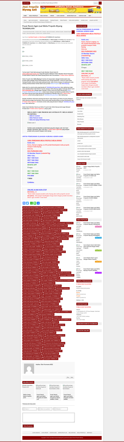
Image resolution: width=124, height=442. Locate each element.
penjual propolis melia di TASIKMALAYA (32, 309)
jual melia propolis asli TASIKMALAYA (49, 267)
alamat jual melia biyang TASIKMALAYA (32, 231)
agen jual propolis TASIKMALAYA (51, 215)
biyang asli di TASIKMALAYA (47, 233)
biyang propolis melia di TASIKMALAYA (63, 236)
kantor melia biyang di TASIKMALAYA (32, 278)
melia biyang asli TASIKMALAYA (30, 283)
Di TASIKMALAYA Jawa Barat (50, 37)
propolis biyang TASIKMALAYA (30, 319)
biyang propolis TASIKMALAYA (49, 238)
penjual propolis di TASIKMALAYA (31, 306)
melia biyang (47, 131)
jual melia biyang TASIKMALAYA (30, 267)
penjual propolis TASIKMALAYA (30, 311)
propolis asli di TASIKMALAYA (64, 311)
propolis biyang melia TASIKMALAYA (52, 317)
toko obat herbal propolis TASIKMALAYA (32, 358)
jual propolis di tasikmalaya (64, 272)
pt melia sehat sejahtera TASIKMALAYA (32, 327)
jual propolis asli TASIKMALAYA (48, 272)
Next (72, 377)
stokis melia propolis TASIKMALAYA (31, 338)
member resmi (84, 20)
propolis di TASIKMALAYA (45, 319)
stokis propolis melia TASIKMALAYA (51, 340)
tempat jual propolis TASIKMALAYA (31, 351)
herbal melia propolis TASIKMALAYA (50, 262)
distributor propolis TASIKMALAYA (31, 257)
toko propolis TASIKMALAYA (51, 358)
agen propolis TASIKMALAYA (45, 223)
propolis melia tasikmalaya (46, 324)
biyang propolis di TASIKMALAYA (44, 236)
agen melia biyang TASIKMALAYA (49, 217)
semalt (78, 140)
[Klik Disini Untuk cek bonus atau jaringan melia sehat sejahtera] (89, 99)
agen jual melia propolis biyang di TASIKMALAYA (34, 210)
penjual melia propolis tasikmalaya (31, 304)
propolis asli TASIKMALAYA (29, 314)
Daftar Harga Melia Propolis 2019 (27, 396)
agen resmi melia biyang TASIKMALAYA (32, 225)
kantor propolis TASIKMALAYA (47, 280)
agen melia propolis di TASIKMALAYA (32, 220)
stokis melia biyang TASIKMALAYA (47, 332)
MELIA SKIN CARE (34, 112)
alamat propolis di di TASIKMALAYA (52, 231)
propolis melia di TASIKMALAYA (30, 324)
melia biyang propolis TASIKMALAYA (52, 285)
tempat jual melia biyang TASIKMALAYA (32, 345)
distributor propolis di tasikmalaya (53, 254)
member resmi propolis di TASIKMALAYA (50, 296)
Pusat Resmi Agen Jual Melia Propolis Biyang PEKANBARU (92, 234)
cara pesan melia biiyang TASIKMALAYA (49, 244)
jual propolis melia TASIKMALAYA (51, 275)
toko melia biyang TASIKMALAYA (50, 353)
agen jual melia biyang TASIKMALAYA (32, 207)
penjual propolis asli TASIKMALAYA (49, 304)
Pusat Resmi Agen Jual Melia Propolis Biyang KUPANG (45, 3)
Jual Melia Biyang (60, 90)
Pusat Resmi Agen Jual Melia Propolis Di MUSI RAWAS (68, 397)
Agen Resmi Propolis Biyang (76, 437)
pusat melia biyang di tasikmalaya (52, 327)
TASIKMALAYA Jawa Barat (53, 87)
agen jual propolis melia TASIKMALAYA (32, 215)
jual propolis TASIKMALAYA (67, 275)
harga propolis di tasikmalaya (50, 259)
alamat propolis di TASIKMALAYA (31, 233)
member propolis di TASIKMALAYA (52, 293)
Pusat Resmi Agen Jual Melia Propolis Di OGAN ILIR (42, 397)
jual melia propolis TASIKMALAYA (31, 272)
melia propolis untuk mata (83, 156)
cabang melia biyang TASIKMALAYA (52, 241)
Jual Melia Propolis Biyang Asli (56, 437)
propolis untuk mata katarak (83, 151)
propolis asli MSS (94, 20)
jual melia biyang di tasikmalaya (49, 264)
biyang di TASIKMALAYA (29, 236)
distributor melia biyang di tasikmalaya (32, 249)
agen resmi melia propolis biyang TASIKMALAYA (55, 225)
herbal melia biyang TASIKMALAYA (31, 262)
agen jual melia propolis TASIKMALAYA (57, 210)
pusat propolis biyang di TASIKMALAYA (52, 330)
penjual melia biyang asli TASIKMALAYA (32, 298)
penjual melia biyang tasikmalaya (31, 301)
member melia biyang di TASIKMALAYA (32, 291)
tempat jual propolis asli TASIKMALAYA (32, 348)
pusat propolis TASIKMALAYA (30, 332)
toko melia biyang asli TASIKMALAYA (32, 353)
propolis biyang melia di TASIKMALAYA (32, 317)
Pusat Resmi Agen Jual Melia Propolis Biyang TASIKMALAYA (42, 27)
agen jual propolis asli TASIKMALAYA (32, 212)
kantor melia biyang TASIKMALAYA (51, 278)
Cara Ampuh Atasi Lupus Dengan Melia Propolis (91, 258)
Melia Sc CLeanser (35, 116)
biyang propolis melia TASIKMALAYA (32, 238)
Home (25, 15)
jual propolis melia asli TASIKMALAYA (32, 275)
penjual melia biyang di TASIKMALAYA (53, 298)
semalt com (80, 143)
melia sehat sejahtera (74, 20)
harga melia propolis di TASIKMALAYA (32, 259)
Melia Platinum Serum (36, 118)
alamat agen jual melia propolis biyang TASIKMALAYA (36, 228)
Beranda (79, 124)
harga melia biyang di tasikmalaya (49, 257)
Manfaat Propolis (54, 20)
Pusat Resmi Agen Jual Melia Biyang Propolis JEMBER (92, 269)
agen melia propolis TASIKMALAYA (51, 220)
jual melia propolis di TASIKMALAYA (51, 270)
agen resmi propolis (33, 20)
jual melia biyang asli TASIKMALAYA (31, 264)
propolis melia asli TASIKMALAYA (31, 322)
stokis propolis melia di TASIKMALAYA (32, 340)
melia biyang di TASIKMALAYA (47, 283)
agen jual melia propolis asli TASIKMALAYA (53, 207)
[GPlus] (90, 3)
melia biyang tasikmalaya (29, 288)
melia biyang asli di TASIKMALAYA (65, 280)
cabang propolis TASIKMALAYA (30, 244)
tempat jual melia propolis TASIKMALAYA (53, 345)
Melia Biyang (44, 15)
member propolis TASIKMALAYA (31, 296)
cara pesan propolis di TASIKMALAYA (53, 246)
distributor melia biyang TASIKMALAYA (52, 249)
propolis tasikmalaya (59, 324)
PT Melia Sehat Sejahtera (29, 102)
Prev (68, 377)
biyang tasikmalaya (63, 238)
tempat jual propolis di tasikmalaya (51, 348)
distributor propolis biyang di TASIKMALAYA (54, 251)
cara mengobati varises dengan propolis (86, 148)
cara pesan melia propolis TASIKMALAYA (33, 246)
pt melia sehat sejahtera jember (84, 146)
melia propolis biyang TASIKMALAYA (45, 288)
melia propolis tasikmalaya (62, 288)
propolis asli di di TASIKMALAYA (47, 311)
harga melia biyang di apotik (83, 159)
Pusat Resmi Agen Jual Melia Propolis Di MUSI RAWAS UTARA (55, 397)
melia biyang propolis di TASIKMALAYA (32, 285)
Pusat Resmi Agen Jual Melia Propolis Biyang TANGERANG (92, 223)
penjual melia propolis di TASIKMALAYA (50, 301)
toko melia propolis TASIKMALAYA (51, 356)
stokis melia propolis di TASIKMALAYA (55, 335)
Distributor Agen (48, 98)
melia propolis (35, 131)
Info (90, 15)
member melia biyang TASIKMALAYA (52, 291)
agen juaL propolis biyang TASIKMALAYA (52, 212)
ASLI (54, 128)
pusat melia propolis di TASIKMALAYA (32, 330)
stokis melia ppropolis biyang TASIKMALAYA (33, 335)
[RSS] (92, 3)
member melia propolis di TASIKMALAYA (33, 293)
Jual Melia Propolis (62, 98)
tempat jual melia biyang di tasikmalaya (55, 343)
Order (52, 15)
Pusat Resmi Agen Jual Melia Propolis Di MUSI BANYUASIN (92, 208)
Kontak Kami (82, 15)
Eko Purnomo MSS (30, 31)
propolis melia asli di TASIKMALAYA (62, 319)
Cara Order (79, 111)
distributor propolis (44, 20)
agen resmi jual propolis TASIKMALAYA (63, 223)
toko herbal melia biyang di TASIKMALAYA (52, 351)
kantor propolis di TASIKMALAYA (31, 280)
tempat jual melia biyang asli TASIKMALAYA (33, 343)
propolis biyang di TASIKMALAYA (46, 314)
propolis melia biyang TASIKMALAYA (49, 322)
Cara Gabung (60, 15)
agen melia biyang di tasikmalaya (31, 217)
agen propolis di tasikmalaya (30, 223)
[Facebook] (87, 3)
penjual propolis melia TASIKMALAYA (52, 309)
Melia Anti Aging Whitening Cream (40, 120)
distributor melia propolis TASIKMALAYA (32, 251)
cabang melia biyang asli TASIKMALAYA (32, 241)
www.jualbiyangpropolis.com (30, 74)
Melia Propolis (33, 15)
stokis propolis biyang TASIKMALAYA (51, 338)
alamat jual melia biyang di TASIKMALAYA (60, 228)
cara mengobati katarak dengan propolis (86, 153)
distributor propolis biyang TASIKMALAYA (33, 254)
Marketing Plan (71, 15)
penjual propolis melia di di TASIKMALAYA (51, 306)
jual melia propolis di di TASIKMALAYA (32, 270)
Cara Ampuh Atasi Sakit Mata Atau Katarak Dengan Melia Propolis (92, 246)
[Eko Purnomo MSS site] (37, 367)
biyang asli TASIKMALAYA (62, 233)
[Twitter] (85, 3)
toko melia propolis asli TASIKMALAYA (32, 356)
